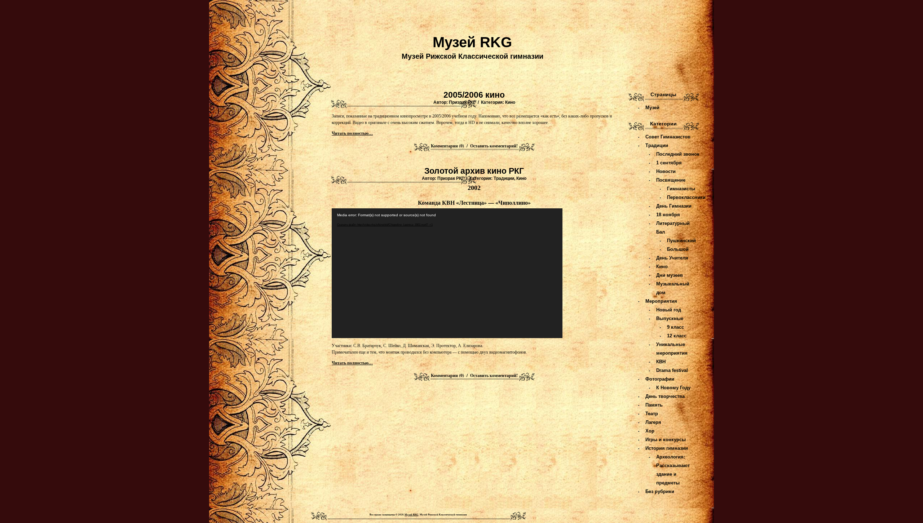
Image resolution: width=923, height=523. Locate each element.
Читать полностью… (352, 133)
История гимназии (666, 448)
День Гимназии (674, 206)
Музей (652, 107)
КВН (661, 361)
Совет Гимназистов (667, 136)
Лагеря (653, 422)
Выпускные (669, 318)
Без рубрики (659, 491)
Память (654, 405)
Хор (649, 431)
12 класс (676, 335)
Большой (678, 249)
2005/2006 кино (474, 94)
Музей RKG (472, 42)
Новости (666, 171)
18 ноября (668, 214)
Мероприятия (661, 301)
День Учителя (672, 258)
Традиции (504, 178)
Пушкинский (681, 240)
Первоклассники (686, 197)
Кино (510, 102)
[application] (447, 273)
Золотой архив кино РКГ (474, 171)
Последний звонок (677, 154)
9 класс (675, 327)
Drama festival (672, 370)
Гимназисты (681, 188)
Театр (651, 413)
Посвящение (670, 180)
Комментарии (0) (447, 146)
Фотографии (659, 379)
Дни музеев (669, 275)
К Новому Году (673, 387)
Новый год (668, 310)
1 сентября (669, 162)
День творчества (665, 396)
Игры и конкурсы (665, 439)
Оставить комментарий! (494, 146)
